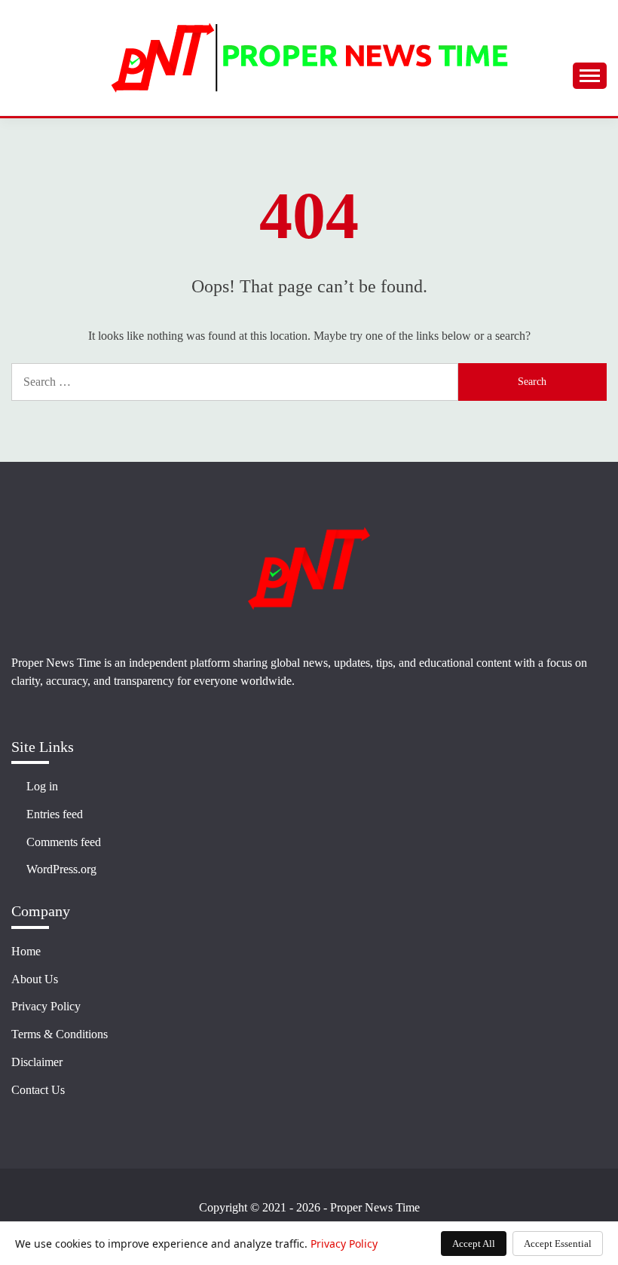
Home (26, 951)
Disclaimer (37, 1062)
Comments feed (63, 842)
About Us (34, 979)
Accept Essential (558, 1243)
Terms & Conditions (59, 1034)
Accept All (473, 1243)
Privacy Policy (46, 1006)
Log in (42, 786)
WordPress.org (61, 869)
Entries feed (54, 814)
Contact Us (38, 1089)
